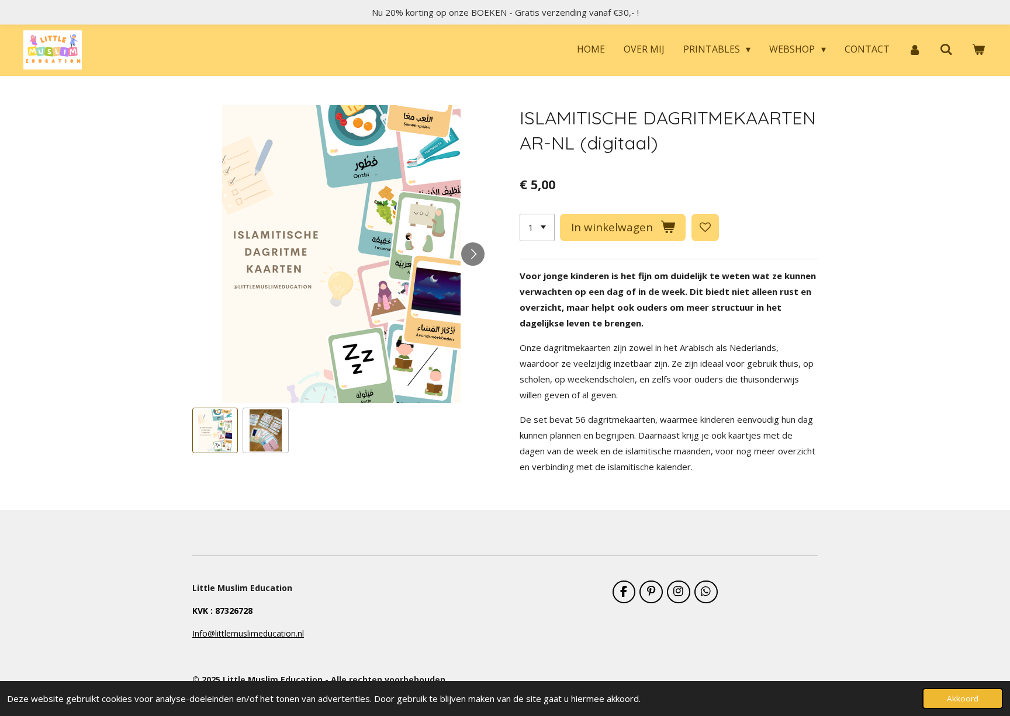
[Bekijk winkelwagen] (978, 49)
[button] (215, 430)
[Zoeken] (946, 49)
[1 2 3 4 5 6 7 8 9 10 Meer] (537, 227)
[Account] (915, 49)
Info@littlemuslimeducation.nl (248, 633)
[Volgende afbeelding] (473, 254)
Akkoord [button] (962, 698)
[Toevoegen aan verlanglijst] (705, 227)
